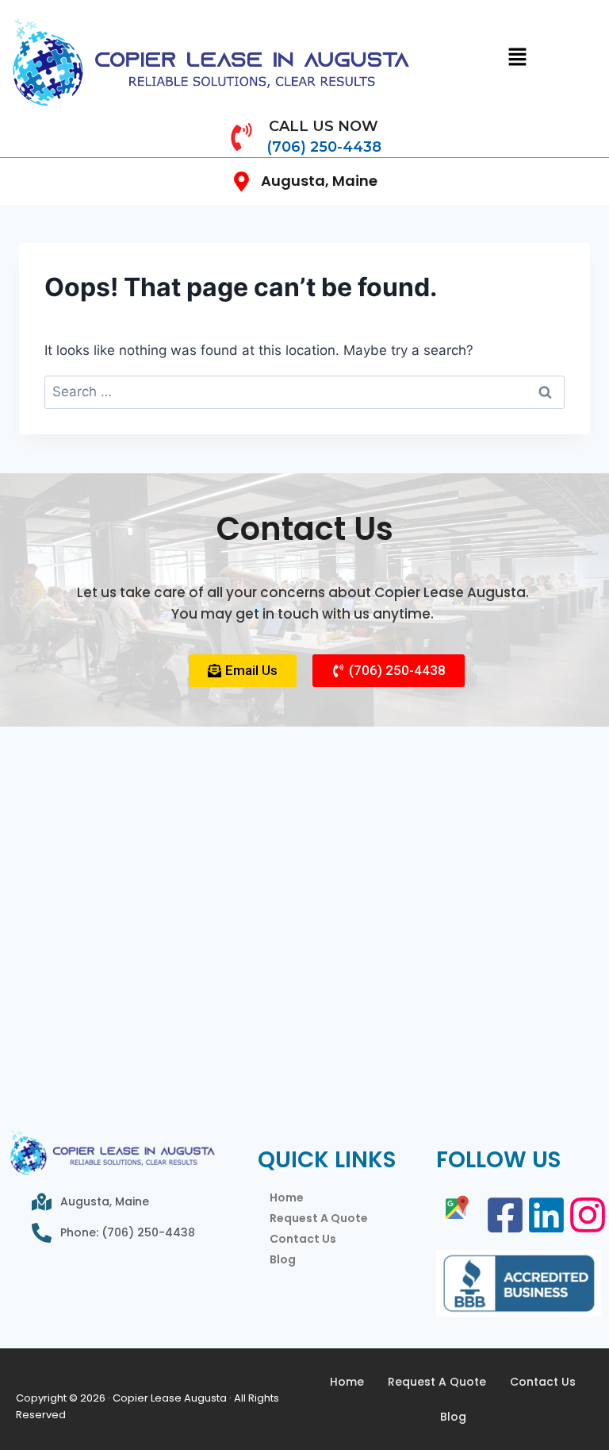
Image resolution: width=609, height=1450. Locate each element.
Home (287, 1197)
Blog (283, 1259)
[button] (518, 57)
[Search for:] (304, 391)
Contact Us (303, 1239)
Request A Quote (319, 1218)
